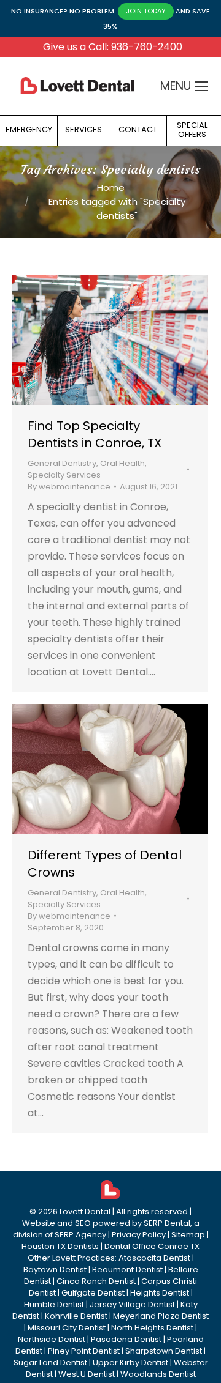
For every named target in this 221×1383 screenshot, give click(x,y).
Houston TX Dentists (60, 1246)
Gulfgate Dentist (93, 1293)
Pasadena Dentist (126, 1339)
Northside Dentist (51, 1339)
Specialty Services (64, 475)
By (69, 486)
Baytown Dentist (55, 1269)
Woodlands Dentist (158, 1374)
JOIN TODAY (146, 11)
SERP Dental (167, 1223)
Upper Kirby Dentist (130, 1362)
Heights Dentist (159, 1293)
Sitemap (188, 1234)
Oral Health (122, 463)
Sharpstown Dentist (163, 1351)
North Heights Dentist (152, 1327)
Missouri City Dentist (67, 1327)
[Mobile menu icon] (201, 86)
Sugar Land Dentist (50, 1362)
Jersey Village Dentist (132, 1304)
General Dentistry (62, 463)
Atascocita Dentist (154, 1258)
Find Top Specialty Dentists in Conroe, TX (94, 434)
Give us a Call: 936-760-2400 (112, 47)
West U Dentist (86, 1374)
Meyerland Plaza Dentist (161, 1316)
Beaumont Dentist (127, 1269)
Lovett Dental (85, 1211)
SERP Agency (80, 1234)
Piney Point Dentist (84, 1351)
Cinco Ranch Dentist (96, 1281)
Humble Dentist (54, 1304)
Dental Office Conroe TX (152, 1246)
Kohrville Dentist (76, 1316)
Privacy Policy (139, 1234)
